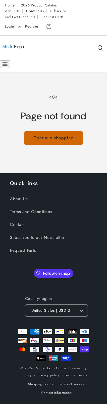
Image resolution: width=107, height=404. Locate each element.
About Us (12, 10)
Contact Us (35, 10)
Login (9, 26)
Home (10, 5)
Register (32, 26)
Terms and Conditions (31, 212)
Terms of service (72, 384)
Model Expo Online (51, 368)
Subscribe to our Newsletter (37, 237)
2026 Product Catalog (39, 5)
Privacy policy (48, 375)
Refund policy (76, 375)
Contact (17, 224)
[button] (100, 48)
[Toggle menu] (5, 64)
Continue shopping (53, 138)
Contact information (56, 392)
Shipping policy (40, 384)
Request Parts (52, 16)
